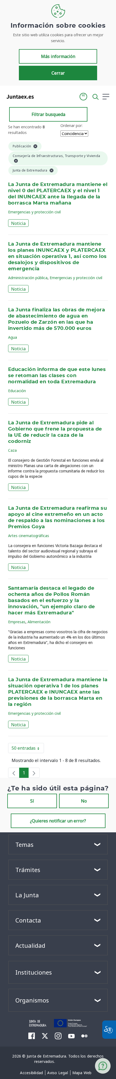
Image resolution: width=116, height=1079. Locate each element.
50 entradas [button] (28, 749)
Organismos (32, 1000)
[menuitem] (31, 1073)
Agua (12, 337)
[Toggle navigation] (41, 96)
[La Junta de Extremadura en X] (45, 1035)
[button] (83, 96)
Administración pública (27, 277)
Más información (58, 56)
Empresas (16, 621)
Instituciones (33, 972)
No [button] (84, 801)
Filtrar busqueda (48, 114)
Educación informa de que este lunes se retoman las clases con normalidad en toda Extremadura (57, 375)
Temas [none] (24, 844)
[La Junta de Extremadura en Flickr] (84, 1035)
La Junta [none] (27, 895)
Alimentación (39, 621)
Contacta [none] (28, 920)
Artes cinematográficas (28, 535)
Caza (12, 450)
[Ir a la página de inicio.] (18, 97)
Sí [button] (32, 801)
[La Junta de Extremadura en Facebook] (31, 1035)
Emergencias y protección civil (34, 211)
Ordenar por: (71, 125)
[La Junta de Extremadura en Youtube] (71, 1035)
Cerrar (58, 73)
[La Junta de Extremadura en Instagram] (58, 1035)
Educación (17, 390)
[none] (13, 773)
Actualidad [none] (30, 945)
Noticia (18, 223)
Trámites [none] (27, 870)
